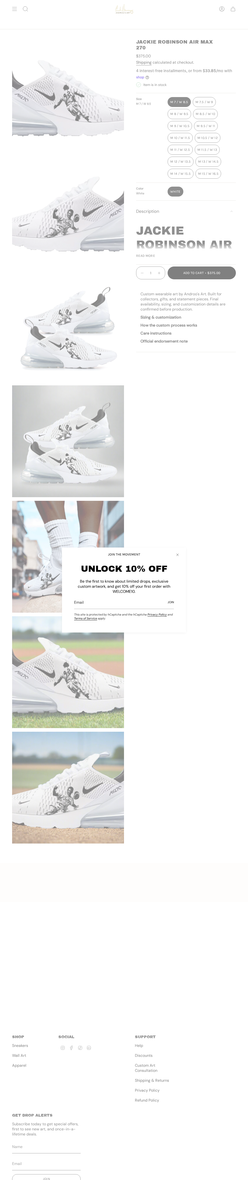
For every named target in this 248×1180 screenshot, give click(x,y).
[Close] (177, 554)
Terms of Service (85, 618)
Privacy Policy (157, 615)
